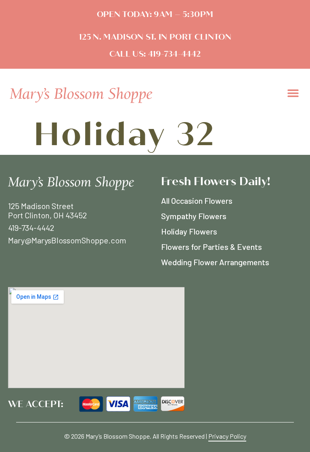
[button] (293, 93)
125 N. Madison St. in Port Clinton (155, 37)
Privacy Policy (227, 436)
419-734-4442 (173, 54)
